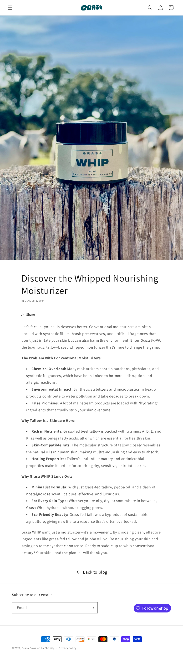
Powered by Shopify (42, 648)
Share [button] (30, 314)
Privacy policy (67, 648)
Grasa (25, 648)
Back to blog (95, 572)
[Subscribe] (92, 607)
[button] (10, 7)
